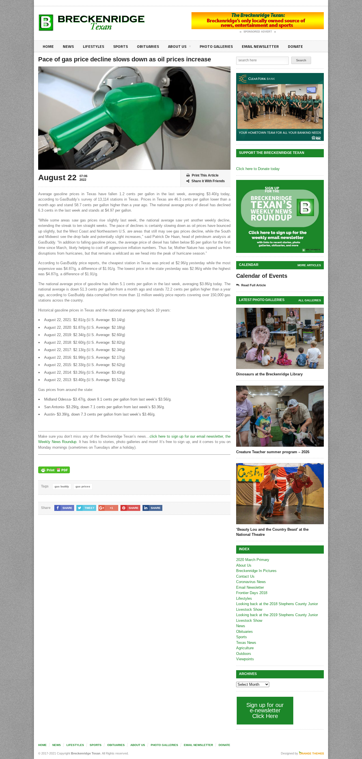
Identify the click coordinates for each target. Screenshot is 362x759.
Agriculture (245, 648)
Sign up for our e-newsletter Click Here (265, 710)
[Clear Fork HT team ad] (280, 107)
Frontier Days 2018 (251, 593)
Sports (120, 46)
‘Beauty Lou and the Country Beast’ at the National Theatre (272, 532)
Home (48, 46)
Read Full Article (253, 285)
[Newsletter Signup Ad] (280, 216)
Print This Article (205, 175)
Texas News (246, 642)
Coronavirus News (251, 582)
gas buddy (62, 486)
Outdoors (243, 654)
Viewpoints (245, 659)
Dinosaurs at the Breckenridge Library (269, 374)
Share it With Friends (208, 181)
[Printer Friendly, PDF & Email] (54, 469)
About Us (177, 46)
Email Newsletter (260, 46)
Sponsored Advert (258, 31)
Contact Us (245, 576)
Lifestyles (93, 46)
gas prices (83, 486)
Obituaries (148, 46)
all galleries (309, 300)
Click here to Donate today (258, 169)
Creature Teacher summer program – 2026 (272, 452)
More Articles (309, 265)
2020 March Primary (252, 560)
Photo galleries (216, 46)
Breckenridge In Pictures (256, 571)
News (68, 46)
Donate (295, 46)
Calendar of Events (261, 276)
